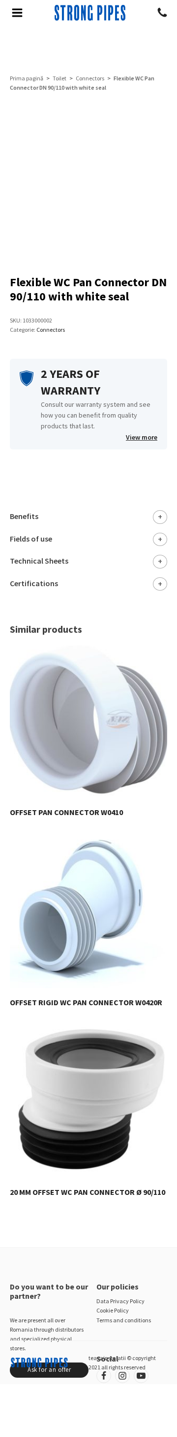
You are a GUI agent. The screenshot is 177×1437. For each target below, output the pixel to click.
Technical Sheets (39, 561)
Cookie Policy (112, 1310)
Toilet (59, 78)
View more (141, 437)
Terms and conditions (123, 1320)
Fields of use (31, 539)
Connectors (90, 78)
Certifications (34, 583)
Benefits (24, 516)
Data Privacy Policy (120, 1301)
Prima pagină (26, 78)
